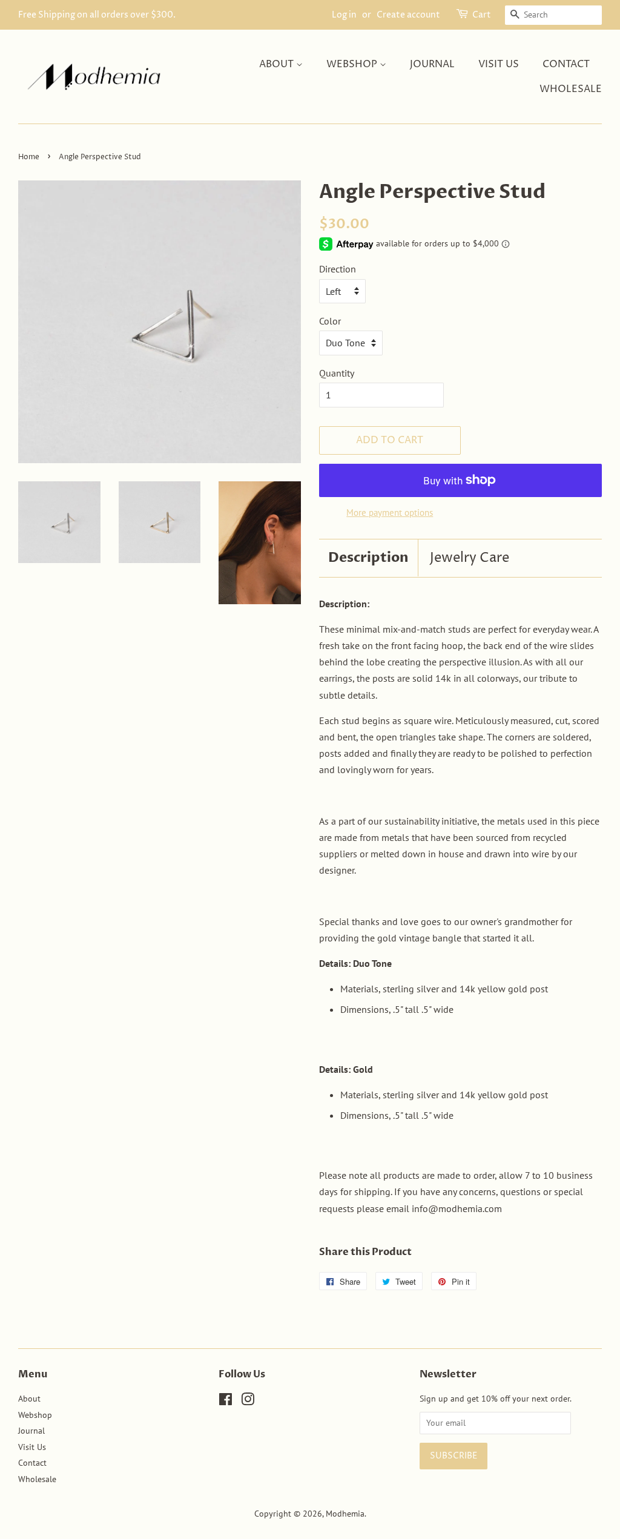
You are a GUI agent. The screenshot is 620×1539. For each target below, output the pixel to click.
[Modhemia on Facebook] (225, 1401)
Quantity (336, 373)
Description (368, 558)
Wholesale (570, 89)
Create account (408, 15)
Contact (566, 64)
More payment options (389, 512)
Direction (337, 269)
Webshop (353, 64)
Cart (481, 15)
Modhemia (345, 1513)
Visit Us (498, 64)
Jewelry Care (469, 558)
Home (28, 157)
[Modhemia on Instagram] (247, 1401)
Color (330, 321)
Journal (432, 64)
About (277, 64)
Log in (344, 15)
